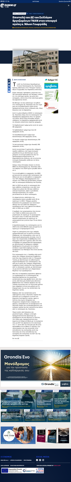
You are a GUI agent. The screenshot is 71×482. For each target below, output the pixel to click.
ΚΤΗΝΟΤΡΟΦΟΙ (57, 406)
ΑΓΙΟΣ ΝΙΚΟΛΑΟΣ (21, 13)
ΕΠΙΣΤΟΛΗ (31, 27)
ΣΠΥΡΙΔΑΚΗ (28, 420)
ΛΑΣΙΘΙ (14, 13)
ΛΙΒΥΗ (58, 419)
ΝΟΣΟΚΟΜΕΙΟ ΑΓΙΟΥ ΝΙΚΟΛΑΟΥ (21, 27)
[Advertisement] (35, 40)
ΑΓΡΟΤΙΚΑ (57, 405)
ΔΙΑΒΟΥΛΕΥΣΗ (63, 406)
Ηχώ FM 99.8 (4, 460)
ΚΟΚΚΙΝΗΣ (33, 420)
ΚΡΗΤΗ (4, 406)
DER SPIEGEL (56, 420)
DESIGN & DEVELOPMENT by (49, 465)
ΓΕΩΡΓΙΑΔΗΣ (37, 27)
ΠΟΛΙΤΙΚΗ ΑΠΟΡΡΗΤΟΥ (17, 465)
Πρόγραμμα (27, 460)
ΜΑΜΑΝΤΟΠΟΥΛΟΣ (53, 419)
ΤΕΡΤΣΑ (52, 420)
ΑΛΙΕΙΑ (55, 407)
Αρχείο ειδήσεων (16, 460)
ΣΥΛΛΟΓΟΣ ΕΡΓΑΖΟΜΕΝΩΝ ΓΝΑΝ (48, 27)
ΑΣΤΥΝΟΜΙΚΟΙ (15, 406)
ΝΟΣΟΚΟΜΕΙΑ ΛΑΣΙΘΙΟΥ (40, 420)
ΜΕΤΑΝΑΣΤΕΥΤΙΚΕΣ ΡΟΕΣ (22, 406)
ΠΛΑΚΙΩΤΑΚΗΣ (6, 420)
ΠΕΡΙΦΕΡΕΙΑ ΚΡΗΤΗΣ (64, 405)
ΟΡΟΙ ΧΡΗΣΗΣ (5, 465)
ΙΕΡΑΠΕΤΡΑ (3, 410)
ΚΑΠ (58, 407)
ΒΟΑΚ (43, 407)
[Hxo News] (8, 5)
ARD (60, 420)
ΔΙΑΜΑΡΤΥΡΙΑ (9, 406)
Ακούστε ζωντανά (64, 1)
